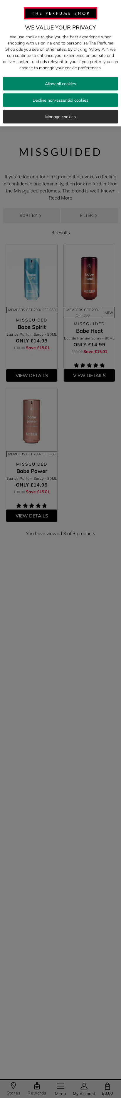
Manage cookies (60, 116)
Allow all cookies (60, 83)
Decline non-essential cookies (60, 100)
